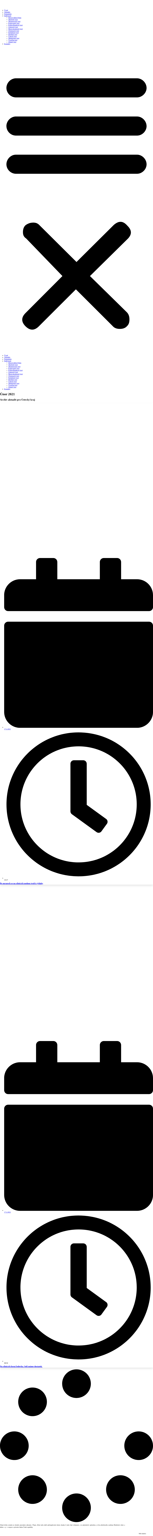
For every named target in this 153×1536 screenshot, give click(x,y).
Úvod (6, 10)
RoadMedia (149, 1533)
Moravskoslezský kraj (15, 29)
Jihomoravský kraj (14, 21)
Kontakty (7, 44)
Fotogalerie (8, 14)
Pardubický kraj (13, 33)
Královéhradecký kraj (15, 25)
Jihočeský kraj (13, 19)
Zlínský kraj (12, 42)
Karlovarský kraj (13, 23)
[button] (76, 200)
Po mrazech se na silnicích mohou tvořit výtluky (21, 883)
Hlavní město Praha (14, 18)
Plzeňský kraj (12, 34)
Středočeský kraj (13, 38)
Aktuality (7, 12)
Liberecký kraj (13, 27)
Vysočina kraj (12, 40)
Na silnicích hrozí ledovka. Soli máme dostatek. (21, 1366)
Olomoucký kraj (13, 31)
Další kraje (7, 16)
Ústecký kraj (12, 36)
